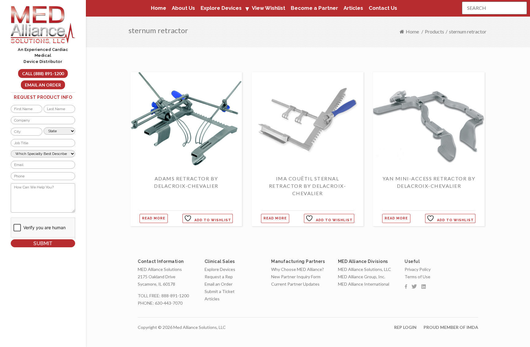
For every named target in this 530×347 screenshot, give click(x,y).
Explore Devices (220, 269)
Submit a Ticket (220, 291)
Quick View (186, 171)
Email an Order (43, 84)
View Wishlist (268, 8)
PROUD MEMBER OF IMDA (451, 327)
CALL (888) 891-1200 (43, 73)
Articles (353, 8)
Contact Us (383, 8)
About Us (183, 8)
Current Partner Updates (295, 284)
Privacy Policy (418, 269)
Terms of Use (417, 276)
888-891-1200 (175, 295)
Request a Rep (219, 276)
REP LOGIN (405, 327)
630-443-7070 (168, 303)
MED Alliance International (363, 284)
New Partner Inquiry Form (296, 276)
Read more (153, 218)
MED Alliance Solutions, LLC (364, 269)
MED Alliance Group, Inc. (361, 276)
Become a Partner (314, 8)
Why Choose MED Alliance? (297, 269)
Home (158, 8)
